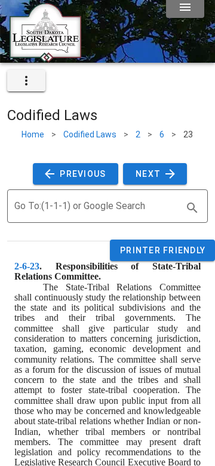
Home (33, 134)
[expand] (26, 80)
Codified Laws (89, 134)
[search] (192, 208)
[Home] (45, 58)
